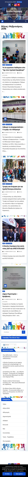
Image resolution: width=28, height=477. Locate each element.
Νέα (4, 64)
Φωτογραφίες (9, 64)
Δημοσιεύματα (7, 416)
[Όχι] (26, 471)
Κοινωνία (5, 424)
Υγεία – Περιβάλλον (8, 437)
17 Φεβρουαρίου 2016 (10, 251)
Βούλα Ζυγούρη (14, 11)
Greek (7, 344)
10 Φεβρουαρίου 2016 (10, 299)
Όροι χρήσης (19, 473)
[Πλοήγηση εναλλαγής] (14, 21)
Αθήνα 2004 (6, 408)
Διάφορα (5, 420)
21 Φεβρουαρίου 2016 (10, 192)
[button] (25, 21)
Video (4, 404)
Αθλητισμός (6, 412)
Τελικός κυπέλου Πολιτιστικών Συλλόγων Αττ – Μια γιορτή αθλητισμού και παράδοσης (14, 382)
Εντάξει (7, 473)
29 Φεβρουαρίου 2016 (10, 73)
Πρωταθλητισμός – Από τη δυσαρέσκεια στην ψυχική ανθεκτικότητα (10, 356)
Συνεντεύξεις (6, 433)
